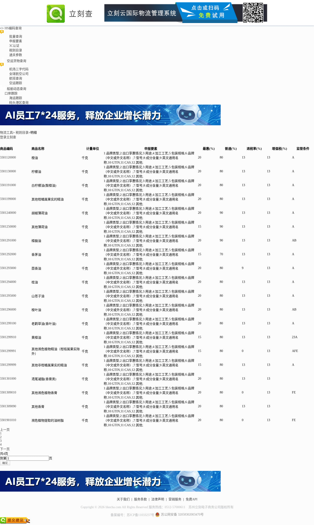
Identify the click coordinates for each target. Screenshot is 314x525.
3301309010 (8, 392)
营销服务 (174, 499)
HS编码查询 (13, 28)
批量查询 (15, 36)
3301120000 (8, 157)
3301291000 (8, 240)
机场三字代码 (19, 69)
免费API (191, 499)
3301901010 (8, 420)
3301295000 (8, 295)
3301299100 (8, 323)
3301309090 (8, 406)
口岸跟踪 (11, 93)
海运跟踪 (15, 98)
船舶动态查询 (16, 89)
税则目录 (15, 50)
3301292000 (8, 254)
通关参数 (15, 55)
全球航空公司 (19, 74)
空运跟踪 (15, 83)
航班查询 (15, 78)
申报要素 (15, 41)
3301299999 (8, 365)
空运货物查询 (16, 61)
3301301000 (8, 378)
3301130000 (8, 171)
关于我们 (123, 499)
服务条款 (140, 499)
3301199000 (8, 199)
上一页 (5, 429)
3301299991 (8, 351)
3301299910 (8, 337)
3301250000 (8, 226)
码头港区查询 (19, 102)
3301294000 (8, 282)
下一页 (5, 449)
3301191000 (8, 185)
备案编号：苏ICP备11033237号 (132, 515)
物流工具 (6, 132)
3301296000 (8, 309)
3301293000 (8, 268)
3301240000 (8, 212)
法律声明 (157, 499)
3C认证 (14, 45)
